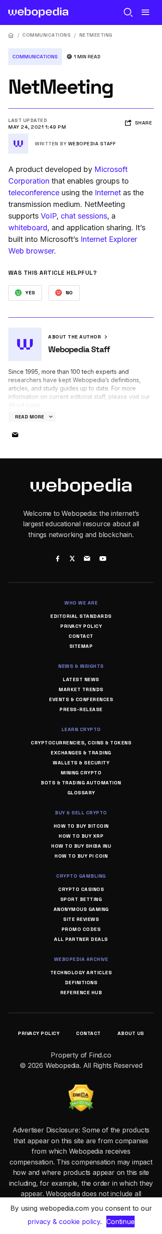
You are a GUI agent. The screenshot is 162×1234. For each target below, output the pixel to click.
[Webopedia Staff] (18, 137)
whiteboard (27, 227)
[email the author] (15, 435)
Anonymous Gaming (81, 909)
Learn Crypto (81, 729)
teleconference (33, 192)
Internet (108, 192)
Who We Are (81, 603)
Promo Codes (81, 929)
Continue (120, 1221)
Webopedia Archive (81, 959)
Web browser (31, 250)
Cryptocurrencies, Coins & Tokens (81, 742)
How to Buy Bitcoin (81, 826)
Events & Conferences (81, 699)
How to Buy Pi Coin (81, 856)
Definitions (81, 982)
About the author (75, 336)
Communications (46, 34)
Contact (81, 636)
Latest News (81, 679)
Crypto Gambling (81, 876)
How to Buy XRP (81, 836)
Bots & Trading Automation (81, 782)
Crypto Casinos (81, 889)
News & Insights (81, 666)
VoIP (48, 215)
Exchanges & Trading (81, 752)
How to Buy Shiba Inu (81, 846)
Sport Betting (81, 899)
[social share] (57, 559)
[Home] (11, 35)
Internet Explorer (109, 239)
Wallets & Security (81, 762)
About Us (131, 1033)
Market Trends (81, 689)
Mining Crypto (81, 772)
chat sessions (84, 215)
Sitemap (81, 646)
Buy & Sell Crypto (81, 812)
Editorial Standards (81, 616)
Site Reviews (81, 919)
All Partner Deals (81, 939)
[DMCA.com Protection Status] (81, 1089)
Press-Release (81, 709)
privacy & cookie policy (63, 1221)
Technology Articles (81, 972)
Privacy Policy (81, 626)
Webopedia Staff (92, 143)
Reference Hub (81, 992)
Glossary (81, 792)
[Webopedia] (38, 12)
